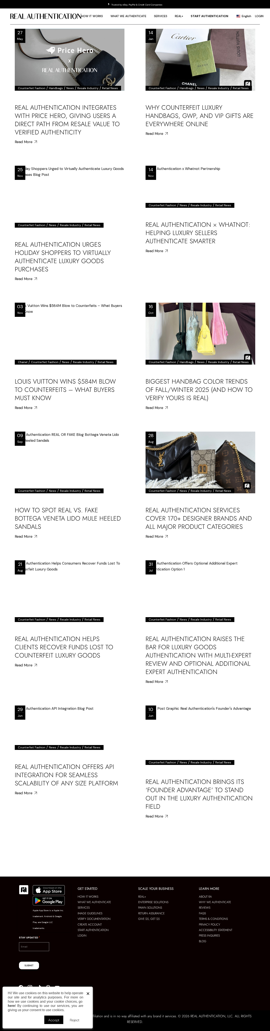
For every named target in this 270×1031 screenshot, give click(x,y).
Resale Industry (88, 88)
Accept (53, 1020)
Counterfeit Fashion (31, 88)
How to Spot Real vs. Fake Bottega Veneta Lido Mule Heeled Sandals (68, 518)
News (70, 88)
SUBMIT (29, 965)
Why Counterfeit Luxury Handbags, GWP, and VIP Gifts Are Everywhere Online (200, 116)
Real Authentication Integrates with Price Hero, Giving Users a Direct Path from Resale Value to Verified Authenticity (67, 120)
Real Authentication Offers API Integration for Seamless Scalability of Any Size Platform (66, 775)
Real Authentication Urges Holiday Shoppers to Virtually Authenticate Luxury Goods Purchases (63, 257)
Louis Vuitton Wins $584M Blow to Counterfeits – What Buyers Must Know (65, 389)
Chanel (22, 362)
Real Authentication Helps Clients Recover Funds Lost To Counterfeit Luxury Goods (64, 647)
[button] (88, 992)
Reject (74, 1020)
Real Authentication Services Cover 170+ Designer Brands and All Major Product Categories (199, 518)
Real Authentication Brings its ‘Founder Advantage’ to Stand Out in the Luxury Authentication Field (199, 794)
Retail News (110, 88)
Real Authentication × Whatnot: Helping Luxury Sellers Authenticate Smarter (198, 233)
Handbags (56, 88)
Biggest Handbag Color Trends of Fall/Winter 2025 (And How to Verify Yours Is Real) (199, 389)
